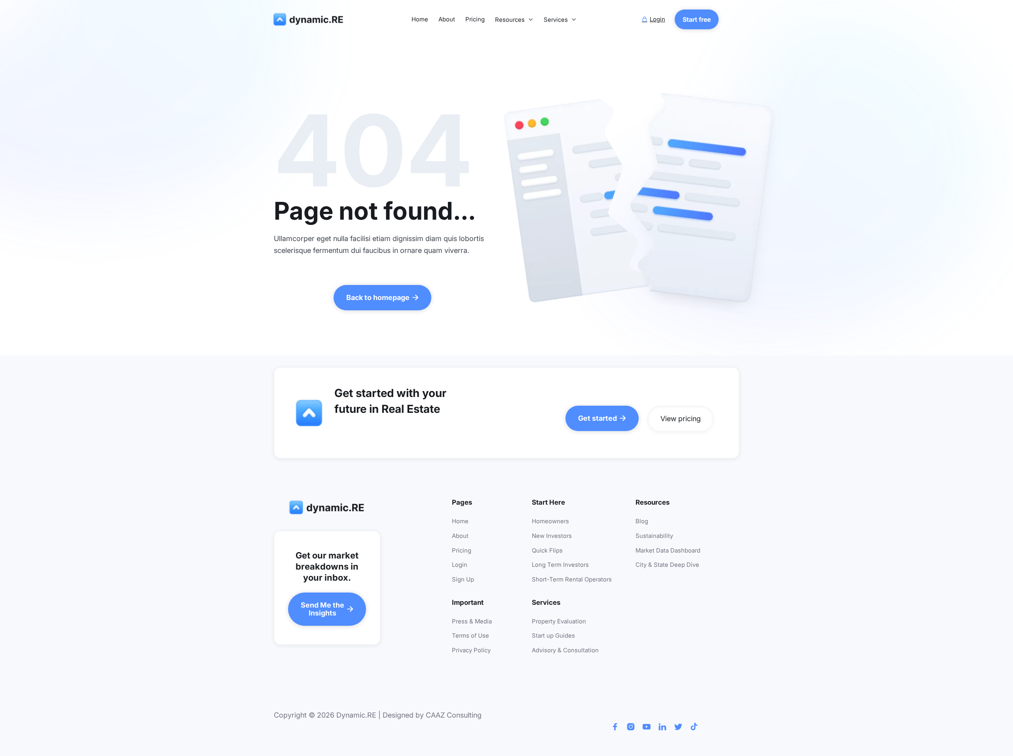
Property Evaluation (559, 621)
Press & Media (472, 621)
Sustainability (654, 536)
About (446, 19)
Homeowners (550, 521)
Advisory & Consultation (565, 650)
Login (459, 565)
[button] (514, 20)
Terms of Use (470, 636)
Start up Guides (553, 636)
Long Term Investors (560, 565)
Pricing (475, 19)
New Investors (552, 536)
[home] (310, 19)
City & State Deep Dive (667, 565)
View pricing (680, 418)
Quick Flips (547, 550)
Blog (641, 521)
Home (420, 19)
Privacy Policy (471, 650)
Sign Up (463, 579)
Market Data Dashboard (667, 550)
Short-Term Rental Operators (572, 579)
